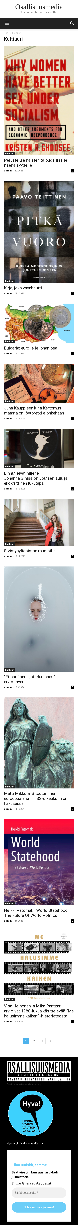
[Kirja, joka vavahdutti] (39, 232)
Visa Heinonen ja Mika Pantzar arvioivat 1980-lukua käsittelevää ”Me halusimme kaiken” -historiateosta (39, 1011)
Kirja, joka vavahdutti (23, 288)
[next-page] (50, 1041)
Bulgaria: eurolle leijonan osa (30, 348)
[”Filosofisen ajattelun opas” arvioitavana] (39, 619)
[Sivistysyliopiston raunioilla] (39, 522)
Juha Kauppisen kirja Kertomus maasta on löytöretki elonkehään (34, 410)
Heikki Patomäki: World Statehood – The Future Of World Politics (37, 913)
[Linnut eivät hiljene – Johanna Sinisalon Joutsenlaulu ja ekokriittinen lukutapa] (39, 448)
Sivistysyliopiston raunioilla (30, 550)
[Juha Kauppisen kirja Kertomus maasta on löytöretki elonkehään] (39, 383)
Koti (6, 33)
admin (8, 170)
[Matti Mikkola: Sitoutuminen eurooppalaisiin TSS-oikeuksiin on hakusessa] (39, 742)
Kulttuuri (9, 153)
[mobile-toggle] (6, 23)
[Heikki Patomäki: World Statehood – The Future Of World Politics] (39, 862)
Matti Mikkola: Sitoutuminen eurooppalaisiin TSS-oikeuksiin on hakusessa (35, 798)
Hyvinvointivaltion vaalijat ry (25, 1143)
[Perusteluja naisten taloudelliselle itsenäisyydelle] (39, 100)
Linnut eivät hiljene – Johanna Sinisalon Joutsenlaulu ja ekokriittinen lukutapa (35, 478)
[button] (72, 23)
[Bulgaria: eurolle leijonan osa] (39, 323)
